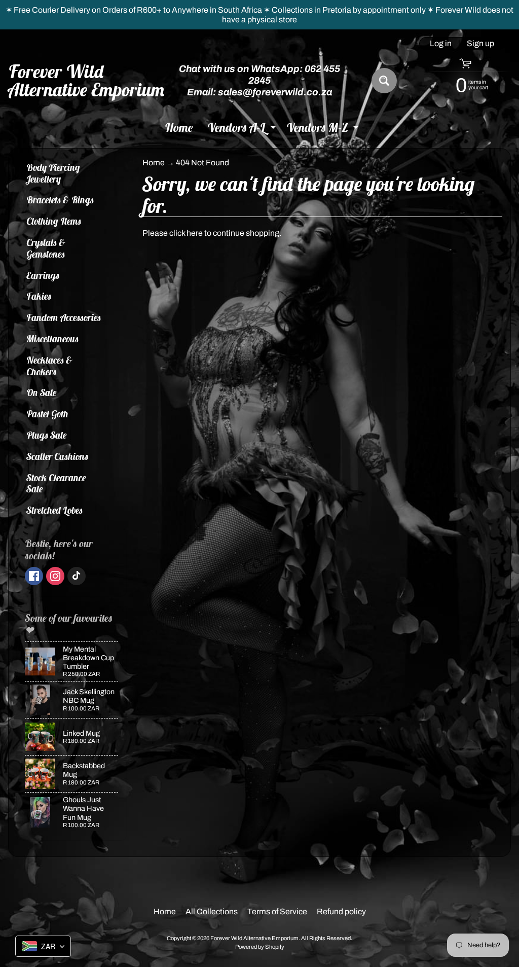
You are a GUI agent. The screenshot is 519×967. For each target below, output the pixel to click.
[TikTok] (76, 576)
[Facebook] (34, 576)
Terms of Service (277, 911)
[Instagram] (55, 576)
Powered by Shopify (259, 947)
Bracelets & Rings (60, 200)
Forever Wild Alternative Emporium (86, 80)
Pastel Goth (47, 414)
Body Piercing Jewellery (53, 173)
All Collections (212, 911)
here (195, 233)
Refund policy (341, 911)
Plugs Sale (46, 435)
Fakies (38, 296)
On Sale (41, 392)
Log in (441, 44)
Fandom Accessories (63, 317)
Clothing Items (53, 221)
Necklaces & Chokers (49, 366)
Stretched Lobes (54, 510)
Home (179, 127)
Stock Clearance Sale (56, 483)
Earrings (42, 275)
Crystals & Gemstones (45, 248)
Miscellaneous (52, 339)
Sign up (480, 44)
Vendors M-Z (323, 129)
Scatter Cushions (57, 456)
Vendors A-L (242, 129)
